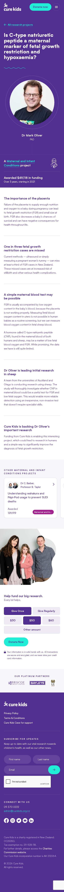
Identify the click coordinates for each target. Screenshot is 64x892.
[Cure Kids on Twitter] (18, 820)
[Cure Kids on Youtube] (25, 820)
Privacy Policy (11, 713)
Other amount (32, 629)
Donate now (40, 6)
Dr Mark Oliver (32, 135)
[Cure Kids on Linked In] (31, 820)
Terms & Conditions (14, 718)
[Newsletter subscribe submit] (54, 769)
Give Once (17, 610)
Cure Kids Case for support (18, 722)
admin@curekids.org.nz (17, 810)
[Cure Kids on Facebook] (6, 820)
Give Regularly (46, 610)
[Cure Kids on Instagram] (12, 820)
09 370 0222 (11, 806)
